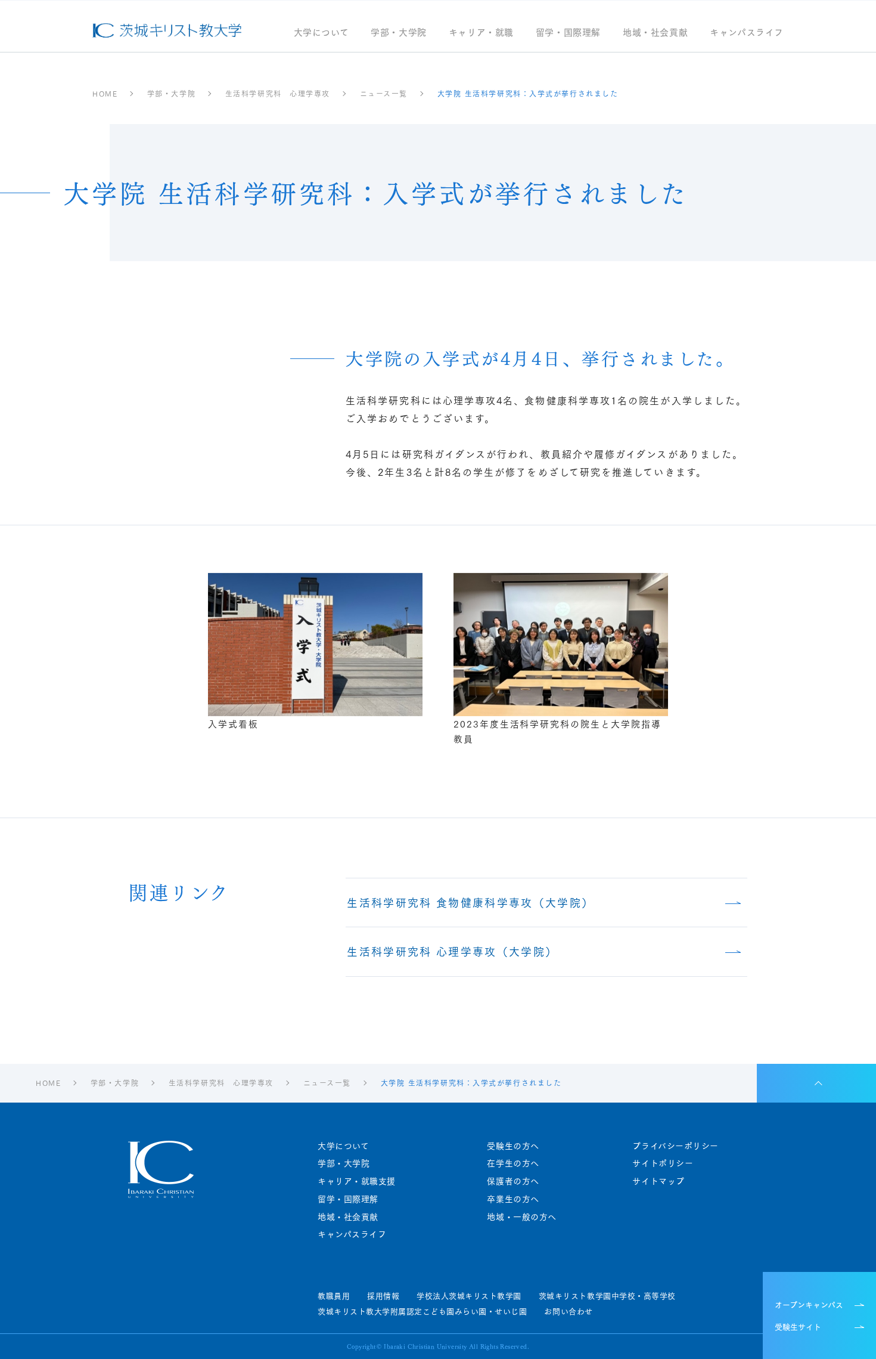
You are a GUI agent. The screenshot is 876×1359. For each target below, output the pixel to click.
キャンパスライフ (747, 33)
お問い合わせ (568, 1311)
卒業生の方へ (513, 1199)
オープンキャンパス (809, 1304)
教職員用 (334, 1296)
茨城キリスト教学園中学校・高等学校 (607, 1296)
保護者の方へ (513, 1181)
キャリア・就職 (481, 33)
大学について (321, 33)
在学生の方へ (513, 1163)
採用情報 (383, 1296)
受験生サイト (798, 1326)
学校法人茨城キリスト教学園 (469, 1296)
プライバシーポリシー (675, 1146)
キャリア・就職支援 (357, 1181)
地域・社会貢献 (655, 33)
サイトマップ (658, 1181)
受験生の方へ (513, 1146)
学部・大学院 (399, 33)
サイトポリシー (662, 1163)
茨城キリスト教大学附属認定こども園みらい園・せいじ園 (422, 1311)
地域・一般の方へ (521, 1217)
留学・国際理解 (568, 33)
